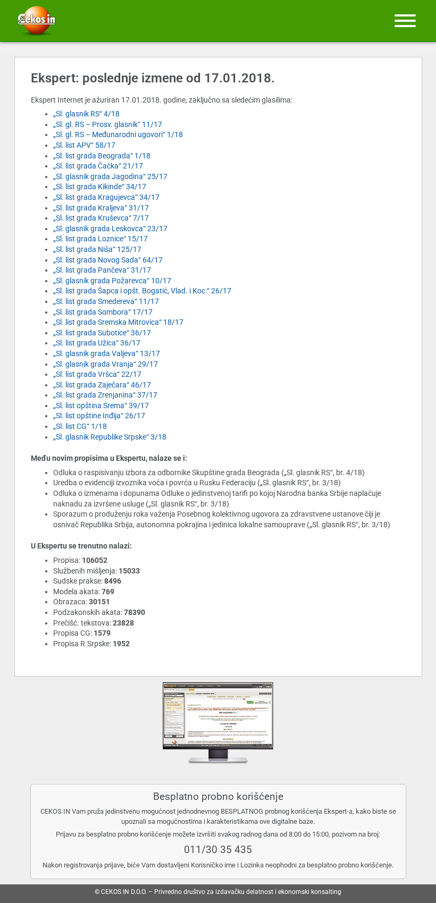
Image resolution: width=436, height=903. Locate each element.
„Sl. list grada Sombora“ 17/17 (103, 312)
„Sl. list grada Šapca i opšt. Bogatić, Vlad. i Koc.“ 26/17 (142, 290)
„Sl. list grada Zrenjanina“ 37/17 (105, 395)
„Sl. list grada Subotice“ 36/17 (102, 332)
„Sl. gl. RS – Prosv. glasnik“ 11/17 (107, 124)
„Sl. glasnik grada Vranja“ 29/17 (105, 364)
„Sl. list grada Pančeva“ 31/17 (102, 270)
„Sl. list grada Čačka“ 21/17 (98, 166)
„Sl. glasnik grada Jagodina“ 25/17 (110, 176)
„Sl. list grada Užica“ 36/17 (96, 343)
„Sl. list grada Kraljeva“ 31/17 (101, 208)
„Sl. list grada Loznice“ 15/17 (100, 238)
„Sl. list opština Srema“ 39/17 (101, 405)
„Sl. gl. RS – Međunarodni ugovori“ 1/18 (118, 134)
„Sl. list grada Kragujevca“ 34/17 (106, 197)
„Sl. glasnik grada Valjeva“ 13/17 (106, 353)
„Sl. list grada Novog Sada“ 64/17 (108, 260)
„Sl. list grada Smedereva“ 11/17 (106, 301)
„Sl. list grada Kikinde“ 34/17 (99, 186)
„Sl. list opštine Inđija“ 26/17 (99, 415)
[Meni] (405, 20)
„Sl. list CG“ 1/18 (80, 426)
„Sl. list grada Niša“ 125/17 (97, 249)
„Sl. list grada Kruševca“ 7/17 (101, 218)
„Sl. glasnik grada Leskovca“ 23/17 (110, 228)
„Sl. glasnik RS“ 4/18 (86, 113)
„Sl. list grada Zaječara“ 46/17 (102, 385)
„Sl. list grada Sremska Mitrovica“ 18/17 (118, 322)
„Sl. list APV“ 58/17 (84, 145)
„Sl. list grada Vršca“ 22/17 (97, 374)
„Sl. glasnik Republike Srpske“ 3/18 (109, 437)
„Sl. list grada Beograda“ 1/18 (101, 155)
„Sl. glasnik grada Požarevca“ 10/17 (112, 280)
